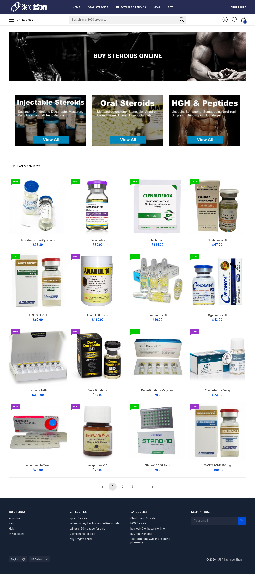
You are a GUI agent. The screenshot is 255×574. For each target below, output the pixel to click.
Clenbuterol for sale (143, 518)
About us (15, 518)
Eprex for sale (78, 518)
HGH (157, 7)
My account (16, 533)
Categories (24, 19)
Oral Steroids (98, 7)
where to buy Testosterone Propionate (95, 523)
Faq (11, 523)
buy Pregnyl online (81, 539)
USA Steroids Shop (230, 559)
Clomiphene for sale (82, 533)
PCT (170, 7)
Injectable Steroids (131, 7)
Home (76, 7)
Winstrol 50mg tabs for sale (87, 528)
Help (12, 528)
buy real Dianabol (141, 533)
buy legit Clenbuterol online (147, 528)
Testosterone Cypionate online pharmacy (150, 540)
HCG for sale (138, 523)
